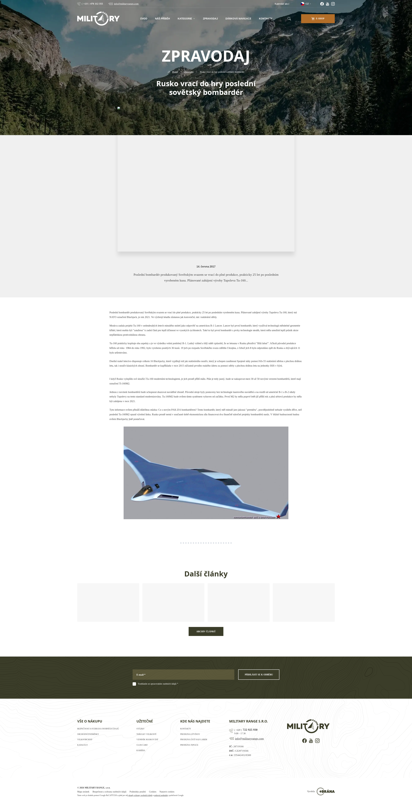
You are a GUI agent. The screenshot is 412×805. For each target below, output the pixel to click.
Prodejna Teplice (189, 745)
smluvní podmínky (161, 795)
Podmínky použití (138, 792)
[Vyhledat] (289, 18)
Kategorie (185, 18)
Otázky (140, 729)
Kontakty (265, 18)
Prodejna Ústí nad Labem (193, 739)
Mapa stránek (83, 792)
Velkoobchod (84, 739)
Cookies (152, 792)
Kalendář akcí (282, 3)
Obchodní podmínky (88, 734)
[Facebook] (322, 4)
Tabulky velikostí (146, 734)
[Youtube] (327, 4)
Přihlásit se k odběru (259, 674)
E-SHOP (320, 18)
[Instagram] (333, 4)
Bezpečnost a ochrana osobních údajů (98, 729)
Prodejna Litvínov (190, 734)
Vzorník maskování (147, 739)
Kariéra (140, 750)
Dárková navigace (238, 18)
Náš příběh (162, 18)
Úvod (143, 18)
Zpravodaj (210, 18)
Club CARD (142, 745)
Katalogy (82, 745)
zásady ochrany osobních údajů (140, 795)
